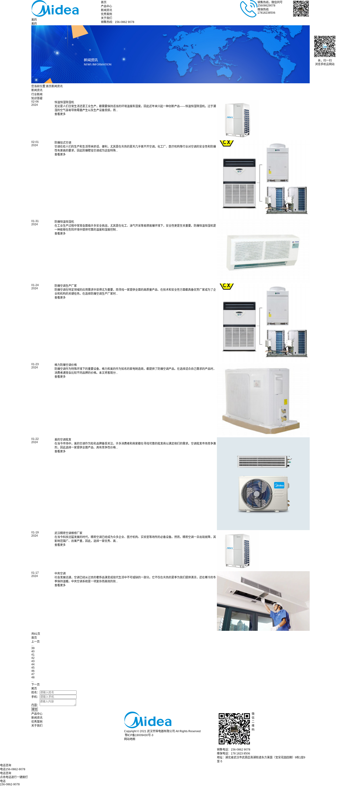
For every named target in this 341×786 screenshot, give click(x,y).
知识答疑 (36, 98)
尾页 (34, 688)
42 (33, 658)
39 (33, 648)
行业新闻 (36, 94)
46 (33, 671)
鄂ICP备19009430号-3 (139, 735)
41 (33, 654)
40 (33, 651)
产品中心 (106, 6)
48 (33, 677)
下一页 (35, 684)
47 (33, 674)
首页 (103, 2)
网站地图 (129, 739)
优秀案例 (106, 14)
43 (33, 661)
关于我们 (106, 18)
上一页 (35, 641)
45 (33, 667)
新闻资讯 (106, 10)
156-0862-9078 (10, 784)
